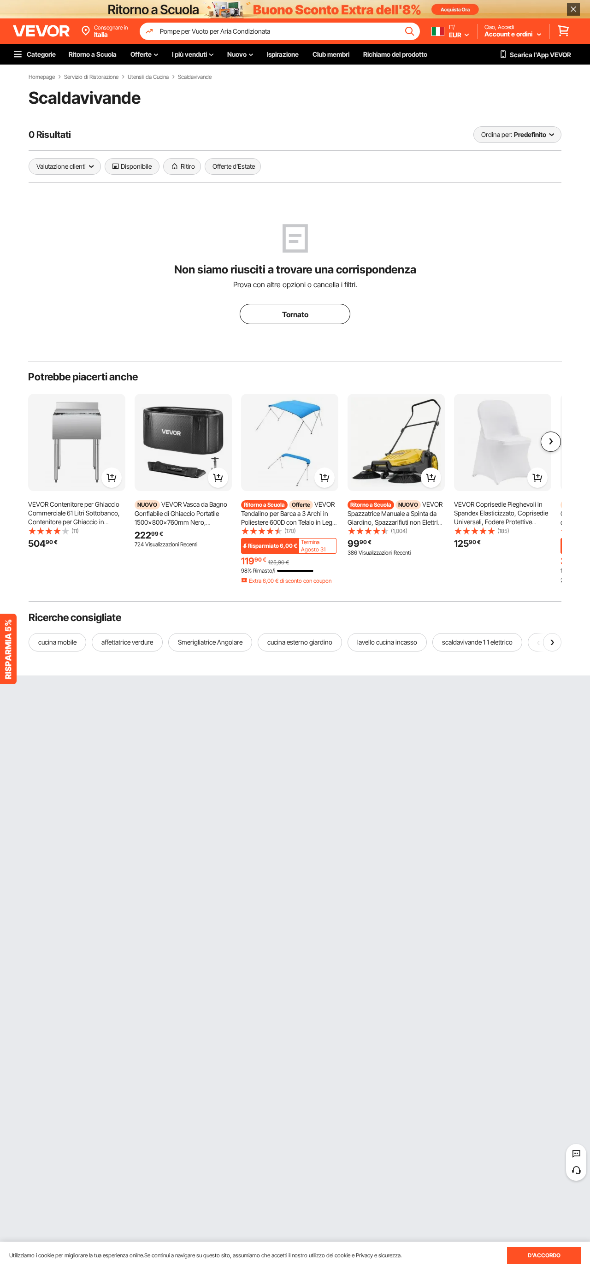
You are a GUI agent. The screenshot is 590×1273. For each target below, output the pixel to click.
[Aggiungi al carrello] (111, 478)
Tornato (295, 314)
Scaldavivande (195, 77)
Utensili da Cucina (148, 77)
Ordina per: (496, 134)
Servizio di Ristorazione (91, 77)
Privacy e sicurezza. (379, 1255)
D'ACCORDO (544, 1255)
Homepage (42, 77)
